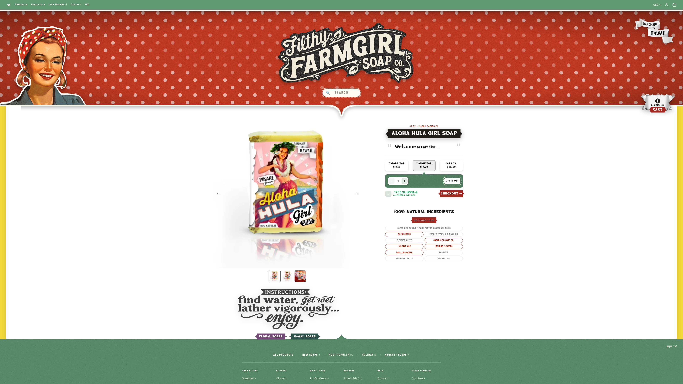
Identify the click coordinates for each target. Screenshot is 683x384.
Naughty (249, 378)
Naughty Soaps (397, 355)
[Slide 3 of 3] (300, 276)
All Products (283, 355)
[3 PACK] (451, 165)
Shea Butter (404, 234)
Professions (319, 378)
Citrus (281, 378)
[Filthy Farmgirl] (346, 52)
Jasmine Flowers (444, 246)
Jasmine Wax (404, 246)
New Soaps (311, 355)
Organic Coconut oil (443, 240)
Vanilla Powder (404, 252)
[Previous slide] (217, 194)
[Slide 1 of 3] (274, 276)
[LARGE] (424, 165)
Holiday (369, 355)
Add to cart (452, 181)
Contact (383, 378)
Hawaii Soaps (305, 336)
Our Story (418, 378)
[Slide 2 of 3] (287, 276)
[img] (388, 194)
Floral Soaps (270, 336)
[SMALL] (396, 165)
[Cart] (674, 5)
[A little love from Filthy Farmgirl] (8, 5)
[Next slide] (358, 194)
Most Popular (341, 355)
